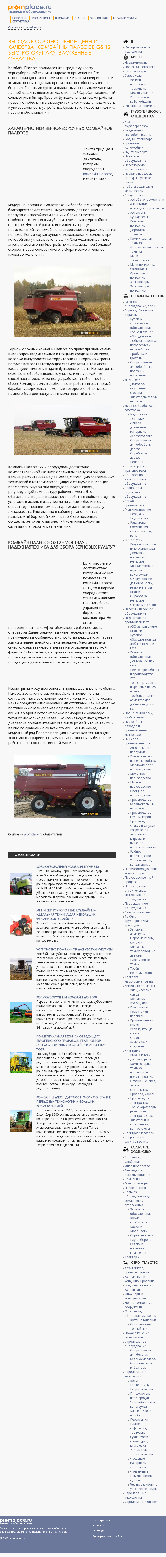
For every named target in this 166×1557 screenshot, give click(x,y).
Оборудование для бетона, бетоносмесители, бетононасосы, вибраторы (144, 1359)
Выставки (62, 18)
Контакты (99, 1531)
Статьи (79, 18)
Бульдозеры (139, 217)
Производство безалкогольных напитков (142, 803)
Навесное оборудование (135, 158)
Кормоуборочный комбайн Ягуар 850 (67, 867)
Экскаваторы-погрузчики (140, 288)
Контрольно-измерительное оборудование (136, 479)
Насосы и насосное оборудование (139, 611)
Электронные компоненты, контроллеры (140, 1124)
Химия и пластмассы (140, 986)
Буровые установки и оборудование (141, 323)
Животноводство (137, 1166)
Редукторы (138, 522)
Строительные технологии (135, 1495)
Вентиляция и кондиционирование (140, 1279)
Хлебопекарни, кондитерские (141, 862)
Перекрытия (139, 1419)
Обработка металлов (138, 598)
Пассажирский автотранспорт (136, 167)
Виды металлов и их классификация (143, 546)
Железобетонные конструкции (143, 1404)
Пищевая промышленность (138, 741)
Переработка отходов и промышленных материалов (136, 728)
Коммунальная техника (141, 240)
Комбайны (30, 27)
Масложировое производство (141, 767)
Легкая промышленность (138, 503)
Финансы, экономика (140, 106)
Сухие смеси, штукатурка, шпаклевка (139, 1441)
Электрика (132, 1051)
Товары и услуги (125, 18)
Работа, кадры (135, 71)
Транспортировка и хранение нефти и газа (143, 687)
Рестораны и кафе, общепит (141, 99)
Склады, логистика (138, 912)
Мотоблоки (138, 1231)
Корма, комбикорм (138, 1220)
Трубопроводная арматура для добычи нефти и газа (142, 702)
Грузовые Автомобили (134, 145)
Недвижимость (136, 62)
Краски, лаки (139, 1003)
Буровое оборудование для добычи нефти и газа (144, 641)
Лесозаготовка (141, 436)
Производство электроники (141, 1100)
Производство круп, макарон (141, 814)
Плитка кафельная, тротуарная (138, 1428)
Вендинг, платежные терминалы (138, 84)
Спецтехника (134, 195)
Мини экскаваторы (139, 258)
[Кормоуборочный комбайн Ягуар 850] (21, 884)
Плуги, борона (140, 1240)
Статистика (20, 21)
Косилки (136, 1227)
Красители (138, 999)
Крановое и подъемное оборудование (135, 492)
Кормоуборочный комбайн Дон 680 (66, 997)
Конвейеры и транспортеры (135, 468)
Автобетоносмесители (147, 199)
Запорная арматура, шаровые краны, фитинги (142, 935)
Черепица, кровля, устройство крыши (144, 1486)
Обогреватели (141, 1324)
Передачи (137, 514)
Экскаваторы (139, 282)
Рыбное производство (140, 853)
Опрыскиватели (141, 1235)
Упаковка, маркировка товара (139, 979)
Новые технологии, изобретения (139, 715)
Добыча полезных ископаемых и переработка (143, 345)
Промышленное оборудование (136, 905)
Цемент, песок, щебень (141, 1478)
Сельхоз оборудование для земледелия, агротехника (138, 1198)
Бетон (134, 1380)
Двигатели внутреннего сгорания (139, 388)
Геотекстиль (139, 1385)
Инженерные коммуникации (135, 1296)
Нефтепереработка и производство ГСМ (144, 674)
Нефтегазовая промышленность (138, 620)
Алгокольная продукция (139, 749)
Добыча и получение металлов (138, 557)
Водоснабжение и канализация (138, 1287)
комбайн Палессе (97, 173)
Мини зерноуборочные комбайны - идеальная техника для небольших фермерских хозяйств (66, 914)
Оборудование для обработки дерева (141, 444)
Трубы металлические (141, 970)
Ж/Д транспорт (136, 152)
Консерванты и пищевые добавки (143, 758)
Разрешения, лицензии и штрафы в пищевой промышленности (143, 838)
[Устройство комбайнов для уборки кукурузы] (21, 968)
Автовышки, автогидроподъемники (147, 206)
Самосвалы (138, 269)
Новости (19, 18)
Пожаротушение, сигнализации (137, 1335)
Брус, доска (138, 414)
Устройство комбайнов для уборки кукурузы (74, 949)
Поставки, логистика (140, 67)
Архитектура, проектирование (137, 1270)
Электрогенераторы (140, 1133)
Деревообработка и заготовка (140, 407)
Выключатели (140, 1055)
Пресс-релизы (40, 18)
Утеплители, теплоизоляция (141, 1452)
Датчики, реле (140, 1059)
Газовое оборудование (141, 654)
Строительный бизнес (141, 1502)
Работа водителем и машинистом (140, 188)
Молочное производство (140, 775)
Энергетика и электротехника (136, 1139)
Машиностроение (138, 509)
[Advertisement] (44, 171)
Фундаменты (139, 1471)
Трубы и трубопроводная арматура (137, 920)
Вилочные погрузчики (138, 223)
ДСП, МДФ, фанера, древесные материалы (138, 425)
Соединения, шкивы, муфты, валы (141, 531)
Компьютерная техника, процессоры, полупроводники (142, 1070)
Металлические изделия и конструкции (141, 570)
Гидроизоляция (141, 1389)
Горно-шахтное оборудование (141, 334)
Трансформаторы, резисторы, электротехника (143, 1111)
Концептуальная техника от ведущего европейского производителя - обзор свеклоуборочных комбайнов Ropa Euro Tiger (71, 1042)
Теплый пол (138, 1328)
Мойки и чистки (141, 93)
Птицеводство (135, 1188)
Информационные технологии (138, 49)
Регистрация (101, 1520)
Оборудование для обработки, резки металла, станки (141, 585)
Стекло (135, 1038)
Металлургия (134, 540)
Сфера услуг (134, 75)
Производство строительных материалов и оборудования (135, 892)
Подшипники (139, 518)
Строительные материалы (135, 1374)
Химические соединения (138, 1044)
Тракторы (132, 1257)
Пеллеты (136, 462)
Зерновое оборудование (141, 1211)
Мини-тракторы (136, 1183)
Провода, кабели (142, 1094)
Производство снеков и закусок (142, 823)
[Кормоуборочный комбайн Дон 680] (21, 1012)
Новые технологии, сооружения (139, 1304)
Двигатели (132, 380)
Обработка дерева (138, 455)
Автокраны (138, 212)
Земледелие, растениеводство (138, 1172)
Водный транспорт (139, 139)
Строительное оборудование (135, 1343)
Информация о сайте (107, 1536)
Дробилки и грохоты (138, 356)
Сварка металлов (143, 605)
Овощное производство (140, 793)
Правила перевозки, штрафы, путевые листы (139, 177)
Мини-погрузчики (143, 264)
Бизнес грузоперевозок (136, 123)
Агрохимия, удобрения (133, 1159)
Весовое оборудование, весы (140, 304)
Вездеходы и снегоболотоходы (138, 132)
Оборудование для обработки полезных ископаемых (141, 368)
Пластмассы (139, 1007)
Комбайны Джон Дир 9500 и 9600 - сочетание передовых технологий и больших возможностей (73, 1101)
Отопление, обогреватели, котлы (140, 1313)
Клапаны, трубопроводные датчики (142, 951)
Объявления (99, 18)
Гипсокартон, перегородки (140, 1395)
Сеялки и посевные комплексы (138, 1248)
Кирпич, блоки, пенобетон (141, 1413)
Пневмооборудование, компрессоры (141, 871)
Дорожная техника (137, 232)
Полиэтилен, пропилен (139, 1014)
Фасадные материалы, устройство (138, 1462)
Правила (98, 1525)
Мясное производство (140, 784)
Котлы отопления (143, 1320)
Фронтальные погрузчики (140, 275)
